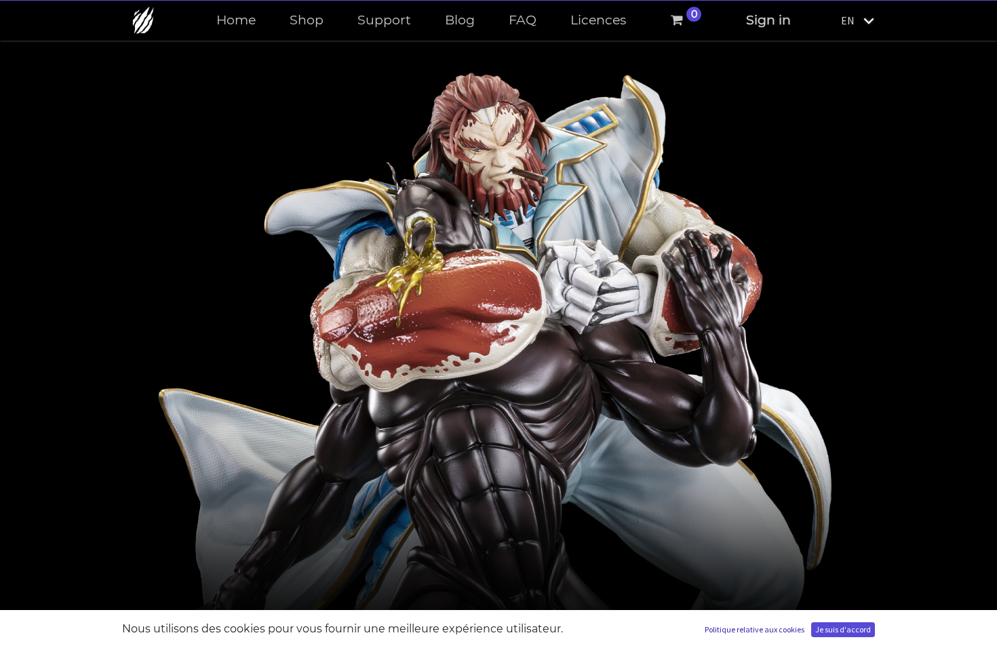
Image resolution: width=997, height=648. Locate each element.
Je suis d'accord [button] (843, 629)
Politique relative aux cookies (754, 629)
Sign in (768, 20)
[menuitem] (236, 21)
